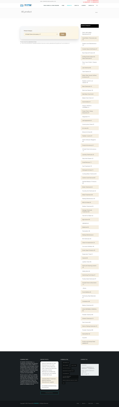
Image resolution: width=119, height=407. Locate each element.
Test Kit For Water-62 (87, 215)
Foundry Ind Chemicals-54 (89, 191)
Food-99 (84, 337)
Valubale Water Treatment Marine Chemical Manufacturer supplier (49, 380)
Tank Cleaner (65, 365)
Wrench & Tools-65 (87, 132)
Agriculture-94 (86, 219)
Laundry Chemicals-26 (88, 154)
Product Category (28, 30)
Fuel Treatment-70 (87, 166)
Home (63, 5)
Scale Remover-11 (87, 162)
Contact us (91, 5)
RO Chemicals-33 (86, 238)
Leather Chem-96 (86, 262)
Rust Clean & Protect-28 (88, 53)
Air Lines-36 (85, 128)
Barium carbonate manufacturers (70, 380)
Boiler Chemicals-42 (87, 187)
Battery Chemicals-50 (87, 305)
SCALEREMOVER (66, 373)
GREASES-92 (85, 223)
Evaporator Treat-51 (87, 254)
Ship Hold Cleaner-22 (87, 158)
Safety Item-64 (86, 271)
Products (69, 5)
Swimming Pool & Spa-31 (88, 275)
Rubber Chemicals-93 (87, 206)
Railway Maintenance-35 (88, 198)
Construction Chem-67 (88, 124)
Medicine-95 (85, 227)
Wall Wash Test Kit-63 (87, 94)
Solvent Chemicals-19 (87, 318)
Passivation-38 (86, 231)
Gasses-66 (85, 258)
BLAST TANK (74, 365)
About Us (76, 5)
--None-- (84, 288)
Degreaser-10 (85, 116)
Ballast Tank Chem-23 (87, 98)
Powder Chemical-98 (87, 330)
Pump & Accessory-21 (88, 145)
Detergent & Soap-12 (87, 170)
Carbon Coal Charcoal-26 (88, 177)
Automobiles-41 (86, 102)
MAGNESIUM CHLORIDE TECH (68, 370)
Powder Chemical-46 (87, 314)
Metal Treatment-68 (87, 194)
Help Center (90, 403)
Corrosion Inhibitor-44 (88, 246)
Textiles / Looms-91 (87, 136)
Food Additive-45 (86, 292)
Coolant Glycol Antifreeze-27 (89, 49)
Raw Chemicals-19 (87, 86)
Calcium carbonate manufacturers (67, 377)
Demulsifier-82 (86, 334)
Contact (97, 403)
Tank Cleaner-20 (86, 71)
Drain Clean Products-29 (88, 250)
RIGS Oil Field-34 (86, 202)
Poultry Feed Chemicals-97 (89, 279)
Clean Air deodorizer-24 (88, 242)
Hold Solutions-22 (67, 368)
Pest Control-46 (86, 322)
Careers (84, 5)
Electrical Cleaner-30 (87, 90)
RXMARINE (36, 403)
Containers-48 (86, 301)
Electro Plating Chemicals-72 (89, 326)
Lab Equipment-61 (87, 120)
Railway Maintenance (87, 235)
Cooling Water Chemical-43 (89, 174)
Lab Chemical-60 (86, 67)
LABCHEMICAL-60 (66, 362)
